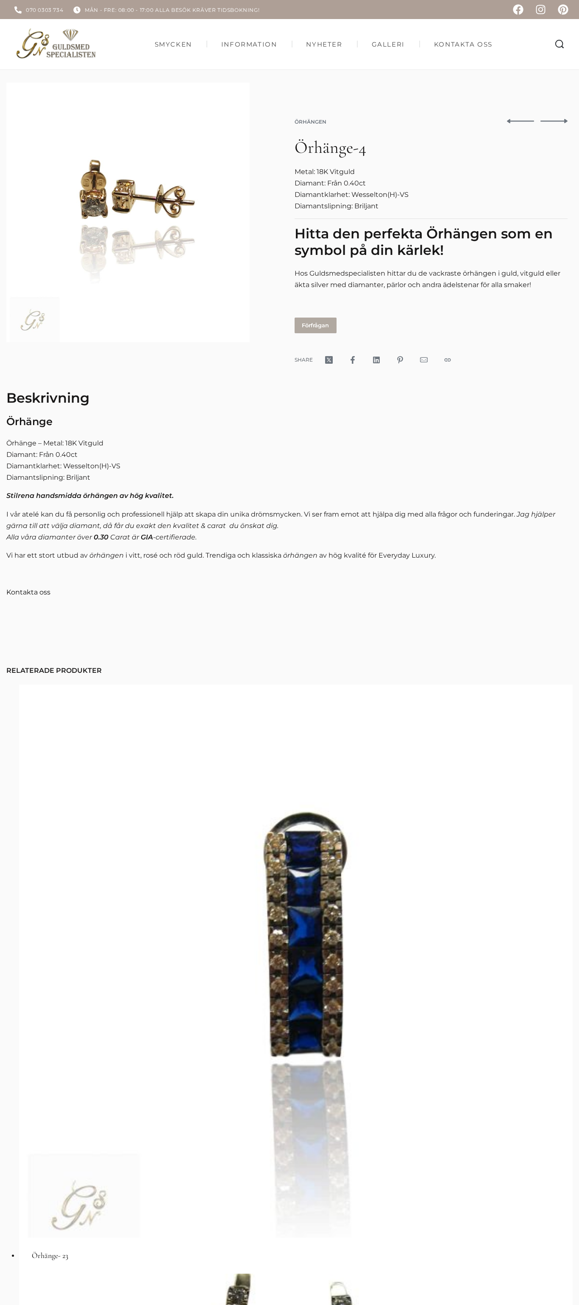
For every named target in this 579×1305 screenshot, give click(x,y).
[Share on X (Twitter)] (329, 360)
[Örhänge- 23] (296, 961)
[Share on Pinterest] (400, 360)
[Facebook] (518, 9)
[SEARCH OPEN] (559, 44)
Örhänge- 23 (50, 1255)
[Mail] (423, 360)
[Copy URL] (447, 360)
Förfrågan (315, 325)
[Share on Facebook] (352, 360)
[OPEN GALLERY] (128, 212)
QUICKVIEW (539, 1219)
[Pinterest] (563, 9)
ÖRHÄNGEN (310, 122)
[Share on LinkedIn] (376, 360)
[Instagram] (540, 9)
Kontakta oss (28, 592)
